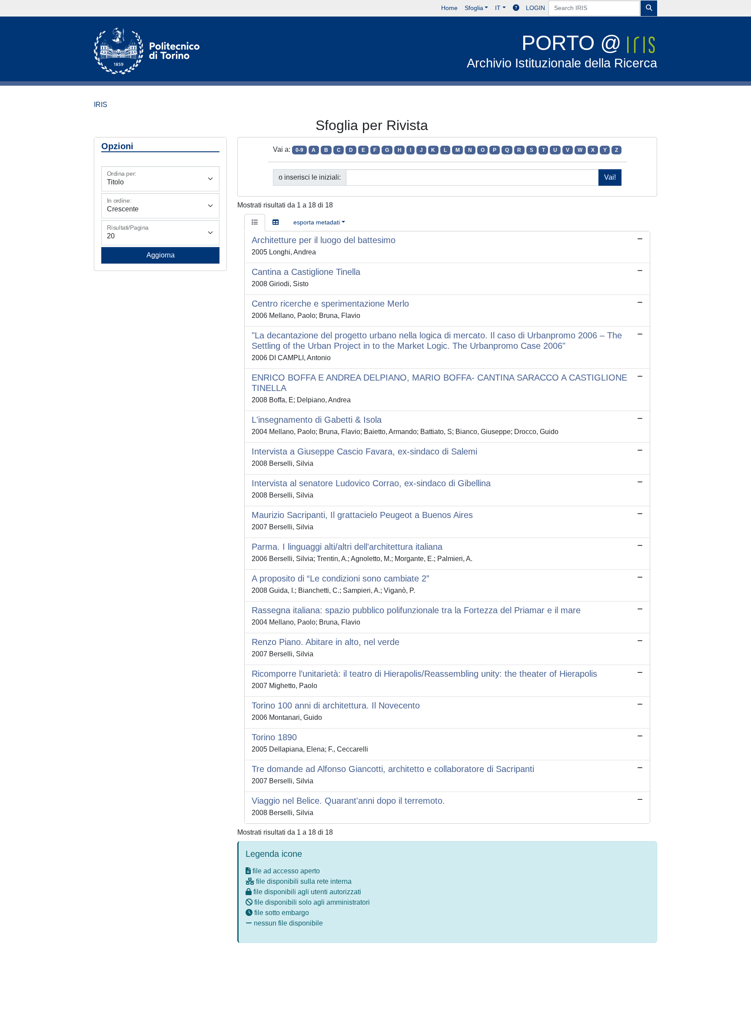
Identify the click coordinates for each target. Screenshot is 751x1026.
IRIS (100, 104)
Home (449, 7)
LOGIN (535, 7)
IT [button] (498, 7)
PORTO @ (562, 50)
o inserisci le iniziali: (310, 177)
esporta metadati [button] (316, 222)
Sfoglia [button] (474, 7)
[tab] (254, 222)
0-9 (299, 150)
